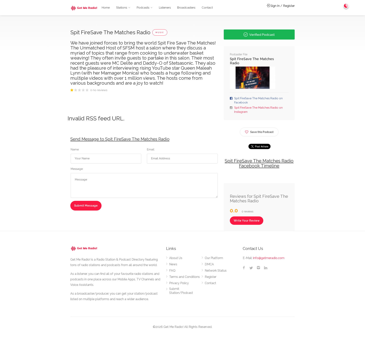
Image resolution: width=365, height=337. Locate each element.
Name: (75, 149)
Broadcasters (186, 7)
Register (210, 277)
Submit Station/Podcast (181, 291)
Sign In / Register (282, 6)
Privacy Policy (179, 283)
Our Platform (214, 258)
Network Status (216, 270)
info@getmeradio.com (268, 258)
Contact (207, 7)
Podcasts (143, 7)
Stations (121, 7)
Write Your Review (246, 220)
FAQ (172, 270)
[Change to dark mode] (346, 6)
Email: (151, 149)
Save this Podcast (262, 132)
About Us (175, 258)
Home (106, 7)
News (173, 264)
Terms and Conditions (184, 277)
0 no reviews (98, 90)
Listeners (165, 7)
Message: (77, 169)
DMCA (209, 264)
